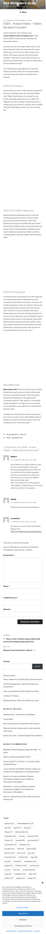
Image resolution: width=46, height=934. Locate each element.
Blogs (8, 832)
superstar (17, 438)
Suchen (6, 661)
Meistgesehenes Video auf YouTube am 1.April (21, 701)
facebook (33, 836)
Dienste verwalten (22, 907)
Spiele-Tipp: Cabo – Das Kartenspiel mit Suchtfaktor (22, 736)
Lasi (4, 769)
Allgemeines (12, 434)
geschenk (33, 840)
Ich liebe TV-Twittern (11, 696)
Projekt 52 (21, 866)
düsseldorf (10, 836)
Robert (14, 457)
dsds (8, 438)
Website (7, 609)
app (8, 828)
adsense (9, 824)
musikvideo (30, 861)
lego (34, 857)
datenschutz (21, 832)
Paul (5, 762)
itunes (21, 853)
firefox (9, 840)
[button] (43, 883)
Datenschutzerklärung (25, 931)
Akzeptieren (23, 914)
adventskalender (25, 824)
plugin (8, 866)
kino (31, 853)
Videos (23, 434)
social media (28, 870)
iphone (31, 849)
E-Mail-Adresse (10, 598)
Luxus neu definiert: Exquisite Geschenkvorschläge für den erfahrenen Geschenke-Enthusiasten (18, 779)
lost (8, 861)
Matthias (27, 20)
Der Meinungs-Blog (19, 3)
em (22, 836)
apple (17, 828)
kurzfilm (23, 857)
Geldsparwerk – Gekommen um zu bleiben (19, 715)
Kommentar (9, 555)
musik (17, 861)
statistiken (20, 874)
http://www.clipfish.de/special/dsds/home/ (26, 531)
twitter (9, 878)
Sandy (13, 499)
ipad (20, 849)
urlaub (32, 878)
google (9, 849)
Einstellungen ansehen (23, 926)
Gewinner (24, 845)
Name (6, 586)
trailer (32, 874)
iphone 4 (9, 853)
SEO (16, 870)
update (20, 878)
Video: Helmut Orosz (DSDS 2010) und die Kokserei (22, 679)
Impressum (36, 931)
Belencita (7, 787)
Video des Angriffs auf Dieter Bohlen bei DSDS (21, 691)
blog (27, 828)
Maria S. (6, 776)
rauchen (34, 866)
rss (7, 870)
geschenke (10, 845)
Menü (24, 12)
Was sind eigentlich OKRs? (20, 757)
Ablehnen (23, 920)
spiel (8, 874)
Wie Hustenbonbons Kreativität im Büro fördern (21, 724)
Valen (5, 797)
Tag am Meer (8, 719)
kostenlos (10, 857)
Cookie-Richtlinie (11, 931)
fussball (20, 840)
